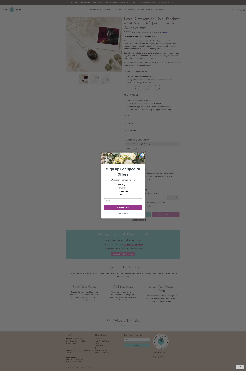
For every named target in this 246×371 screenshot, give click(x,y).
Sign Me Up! (123, 207)
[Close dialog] (142, 155)
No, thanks (123, 213)
